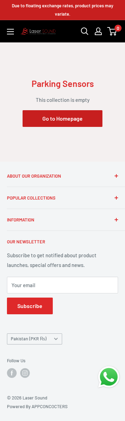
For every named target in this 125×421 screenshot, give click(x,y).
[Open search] (85, 31)
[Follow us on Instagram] (25, 373)
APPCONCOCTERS (50, 406)
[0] (112, 31)
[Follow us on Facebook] (12, 373)
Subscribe (29, 305)
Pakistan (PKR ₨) (29, 338)
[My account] (98, 31)
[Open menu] (10, 31)
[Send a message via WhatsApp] (109, 377)
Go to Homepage (62, 118)
